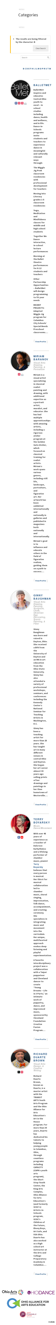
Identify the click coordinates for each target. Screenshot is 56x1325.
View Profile (40, 341)
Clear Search (41, 48)
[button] (21, 9)
